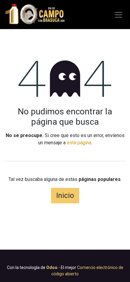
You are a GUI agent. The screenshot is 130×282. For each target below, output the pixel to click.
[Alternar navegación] (118, 14)
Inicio (65, 195)
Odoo (52, 267)
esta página (79, 143)
